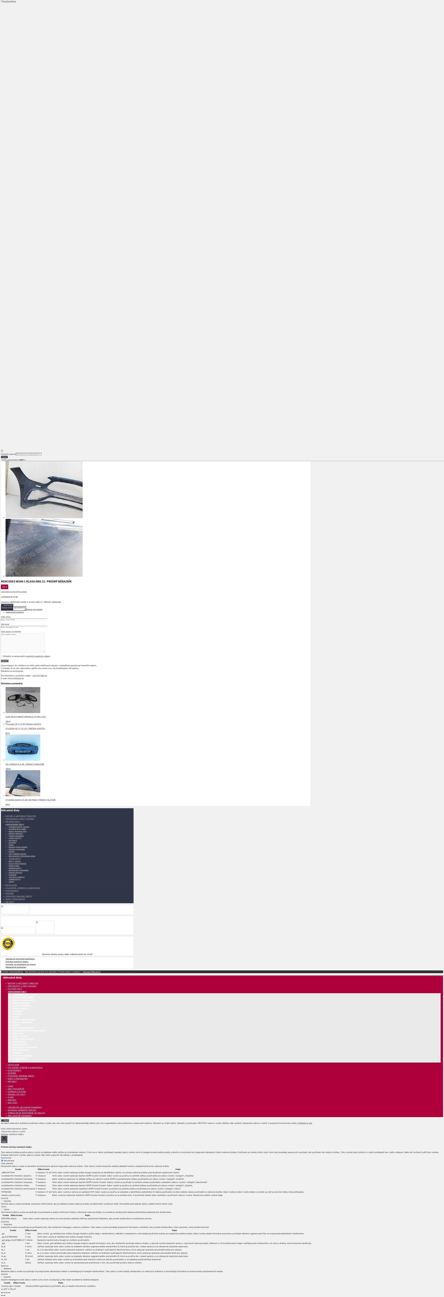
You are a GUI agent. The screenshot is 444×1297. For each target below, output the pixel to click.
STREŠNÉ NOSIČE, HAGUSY (19, 827)
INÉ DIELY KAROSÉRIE (17, 849)
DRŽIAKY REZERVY (16, 834)
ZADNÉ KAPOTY (15, 879)
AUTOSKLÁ (13, 840)
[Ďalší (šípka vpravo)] (4, 1295)
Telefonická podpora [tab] (15, 612)
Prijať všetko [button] (6, 1129)
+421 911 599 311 (39, 675)
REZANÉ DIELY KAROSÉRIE (19, 870)
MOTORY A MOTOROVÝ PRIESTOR (21, 816)
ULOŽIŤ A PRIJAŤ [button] (8, 1289)
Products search (8, 454)
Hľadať (4, 457)
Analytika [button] (5, 1221)
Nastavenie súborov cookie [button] (13, 1131)
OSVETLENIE (11, 885)
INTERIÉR (10, 893)
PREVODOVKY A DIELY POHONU (20, 819)
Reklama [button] (4, 1266)
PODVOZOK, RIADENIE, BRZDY (19, 896)
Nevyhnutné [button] (6, 1158)
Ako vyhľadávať (16, 1089)
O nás (11, 1097)
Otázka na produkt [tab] (34, 609)
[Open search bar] (2, 451)
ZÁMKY (11, 882)
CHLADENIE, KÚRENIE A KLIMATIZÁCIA (23, 888)
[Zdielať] (7, 1292)
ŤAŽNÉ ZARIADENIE (16, 836)
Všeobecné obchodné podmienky (20, 959)
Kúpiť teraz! (8, 605)
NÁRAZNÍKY (15, 859)
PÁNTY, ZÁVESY (15, 861)
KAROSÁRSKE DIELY (15, 824)
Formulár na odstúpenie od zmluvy (21, 964)
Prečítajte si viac (305, 1123)
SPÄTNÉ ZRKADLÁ (15, 873)
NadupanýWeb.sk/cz (92, 972)
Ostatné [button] (4, 1274)
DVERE (11, 845)
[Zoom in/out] (2, 1292)
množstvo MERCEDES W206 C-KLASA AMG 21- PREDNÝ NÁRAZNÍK (31, 602)
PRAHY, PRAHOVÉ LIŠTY (18, 831)
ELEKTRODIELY (12, 891)
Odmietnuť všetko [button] (20, 1129)
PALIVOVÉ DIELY (13, 821)
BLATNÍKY (12, 843)
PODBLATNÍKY (14, 866)
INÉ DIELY (10, 902)
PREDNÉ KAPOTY (15, 868)
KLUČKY (12, 852)
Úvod (10, 1086)
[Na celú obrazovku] (4, 1292)
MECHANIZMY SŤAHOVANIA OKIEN (22, 856)
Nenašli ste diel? (16, 1094)
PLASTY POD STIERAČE (17, 864)
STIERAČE (12, 875)
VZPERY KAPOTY (15, 838)
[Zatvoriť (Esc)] (9, 1292)
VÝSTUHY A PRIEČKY (17, 877)
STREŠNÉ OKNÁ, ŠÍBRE (17, 829)
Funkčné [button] (4, 1198)
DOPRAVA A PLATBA (17, 1092)
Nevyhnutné (9, 1160)
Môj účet (13, 1103)
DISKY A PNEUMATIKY (15, 899)
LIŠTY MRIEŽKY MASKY (17, 854)
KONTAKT (12, 1100)
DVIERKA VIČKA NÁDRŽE (18, 847)
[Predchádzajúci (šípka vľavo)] (2, 1295)
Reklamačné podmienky (16, 967)
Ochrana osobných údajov (17, 961)
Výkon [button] (3, 1206)
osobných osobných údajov (38, 656)
